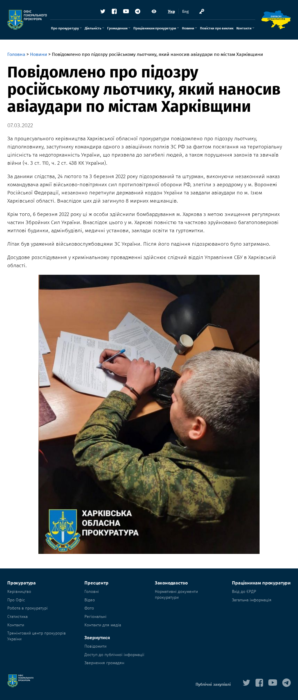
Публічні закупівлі (213, 684)
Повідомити (95, 646)
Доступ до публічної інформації (114, 654)
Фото (89, 608)
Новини (188, 28)
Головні (91, 591)
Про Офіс (16, 600)
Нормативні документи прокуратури (176, 594)
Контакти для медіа (102, 625)
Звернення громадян (104, 662)
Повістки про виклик (216, 28)
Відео (89, 600)
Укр (171, 11)
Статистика (17, 616)
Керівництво (19, 591)
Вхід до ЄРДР (244, 591)
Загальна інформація (252, 600)
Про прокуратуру (65, 28)
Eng (185, 11)
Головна (16, 54)
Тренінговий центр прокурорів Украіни (36, 636)
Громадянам (117, 28)
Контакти (243, 28)
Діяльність (93, 28)
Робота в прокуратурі (27, 608)
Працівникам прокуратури (154, 28)
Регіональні (95, 616)
